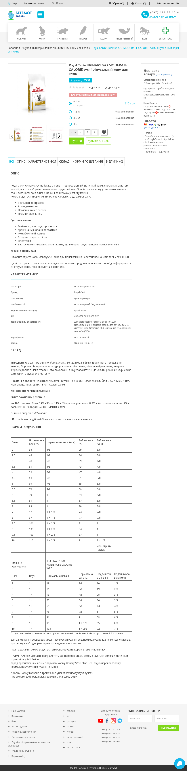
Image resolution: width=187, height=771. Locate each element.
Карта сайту (19, 756)
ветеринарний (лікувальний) (89, 304)
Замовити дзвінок (162, 16)
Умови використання (24, 731)
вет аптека (73, 747)
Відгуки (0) (114, 161)
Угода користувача (23, 750)
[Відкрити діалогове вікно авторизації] (104, 132)
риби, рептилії (75, 737)
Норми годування (87, 161)
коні (69, 742)
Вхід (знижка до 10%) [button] (168, 3)
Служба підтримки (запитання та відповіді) (29, 743)
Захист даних (19, 726)
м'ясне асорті (81, 337)
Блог (14, 721)
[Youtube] (100, 720)
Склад (64, 161)
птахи (70, 726)
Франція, (79, 343)
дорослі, (79, 315)
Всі (11, 161)
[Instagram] (113, 720)
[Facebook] (107, 720)
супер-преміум (82, 298)
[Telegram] (120, 720)
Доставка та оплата (34, 3)
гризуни (71, 721)
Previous (11, 136)
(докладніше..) (152, 127)
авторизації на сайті (103, 94)
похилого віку (91, 315)
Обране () (118, 3)
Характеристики (42, 161)
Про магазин (19, 710)
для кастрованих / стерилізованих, (93, 321)
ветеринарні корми (85, 286)
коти (69, 716)
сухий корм (80, 310)
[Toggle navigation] (40, 14)
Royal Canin (80, 292)
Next (59, 136)
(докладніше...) (164, 74)
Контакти (17, 716)
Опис (21, 161)
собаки (71, 710)
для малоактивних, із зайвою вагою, (95, 323)
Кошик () (140, 3)
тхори (70, 731)
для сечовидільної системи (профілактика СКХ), (101, 326)
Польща (89, 343)
